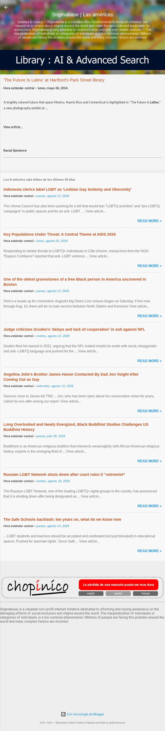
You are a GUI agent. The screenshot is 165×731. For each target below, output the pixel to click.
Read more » (150, 221)
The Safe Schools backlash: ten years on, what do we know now (62, 519)
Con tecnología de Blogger (85, 714)
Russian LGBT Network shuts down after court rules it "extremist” (64, 474)
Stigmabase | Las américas (82, 14)
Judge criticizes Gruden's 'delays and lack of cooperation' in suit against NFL (74, 329)
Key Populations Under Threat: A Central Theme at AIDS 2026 (59, 234)
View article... (13, 127)
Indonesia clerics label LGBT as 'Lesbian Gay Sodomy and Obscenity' (67, 189)
